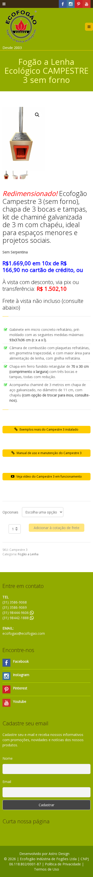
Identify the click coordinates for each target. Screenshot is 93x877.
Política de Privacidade (63, 864)
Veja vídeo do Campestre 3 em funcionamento (49, 476)
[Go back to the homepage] (21, 26)
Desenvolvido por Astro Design (44, 853)
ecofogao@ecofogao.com (23, 633)
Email (6, 781)
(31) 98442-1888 (16, 617)
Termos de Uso (46, 869)
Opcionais (10, 512)
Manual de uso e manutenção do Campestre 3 (49, 453)
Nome (7, 758)
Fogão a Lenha (28, 554)
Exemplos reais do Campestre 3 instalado (49, 429)
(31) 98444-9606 (16, 612)
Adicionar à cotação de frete (56, 527)
